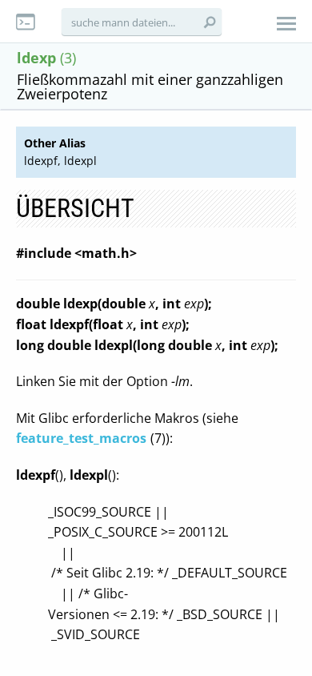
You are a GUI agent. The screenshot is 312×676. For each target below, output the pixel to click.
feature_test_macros (81, 438)
